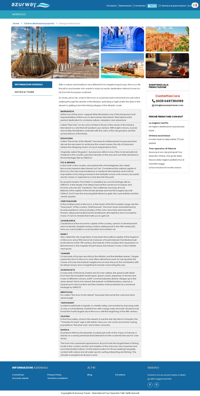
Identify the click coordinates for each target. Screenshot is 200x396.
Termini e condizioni (57, 378)
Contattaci (139, 5)
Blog (89, 374)
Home (16, 23)
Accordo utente (20, 378)
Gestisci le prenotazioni (173, 5)
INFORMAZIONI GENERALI (29, 84)
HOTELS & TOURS (24, 92)
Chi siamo (111, 5)
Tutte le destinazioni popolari (39, 23)
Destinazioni (125, 5)
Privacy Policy (54, 374)
